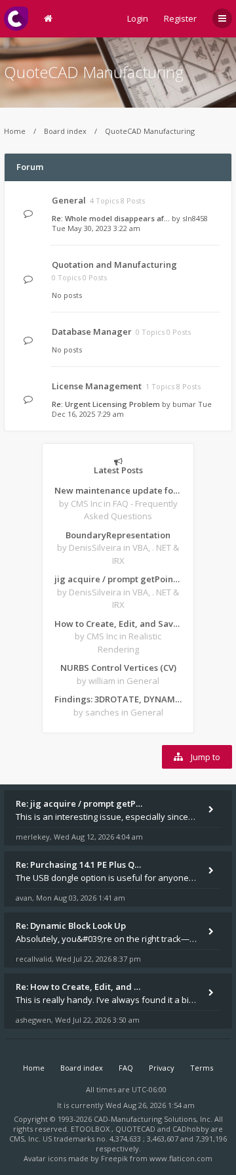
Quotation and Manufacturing (114, 264)
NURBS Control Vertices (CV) (118, 667)
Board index (65, 131)
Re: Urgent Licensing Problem (106, 404)
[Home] (16, 19)
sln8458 (195, 218)
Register (180, 18)
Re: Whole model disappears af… (111, 218)
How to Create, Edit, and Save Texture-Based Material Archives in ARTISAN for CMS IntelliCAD (118, 624)
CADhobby (190, 1129)
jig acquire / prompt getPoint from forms (118, 579)
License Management (97, 386)
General (69, 200)
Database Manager (92, 331)
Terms (201, 1068)
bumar (184, 404)
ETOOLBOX (91, 1129)
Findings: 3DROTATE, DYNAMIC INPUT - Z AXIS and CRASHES (118, 699)
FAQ (126, 1068)
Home (15, 131)
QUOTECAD (136, 1129)
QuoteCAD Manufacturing (94, 72)
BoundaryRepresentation (118, 535)
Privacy (161, 1068)
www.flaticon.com (180, 1158)
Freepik (114, 1158)
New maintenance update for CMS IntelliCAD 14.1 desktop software (118, 490)
